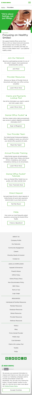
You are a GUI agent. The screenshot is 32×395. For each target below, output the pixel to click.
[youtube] (19, 358)
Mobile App (16, 337)
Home (3, 7)
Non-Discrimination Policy (16, 282)
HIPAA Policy (16, 275)
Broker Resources (16, 313)
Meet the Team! (16, 145)
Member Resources (16, 306)
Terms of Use (16, 290)
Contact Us (16, 259)
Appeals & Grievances (16, 267)
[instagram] (10, 358)
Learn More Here (16, 88)
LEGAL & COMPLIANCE (16, 264)
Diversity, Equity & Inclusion (16, 255)
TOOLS (16, 325)
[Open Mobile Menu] (29, 2)
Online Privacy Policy (11, 386)
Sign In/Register (16, 126)
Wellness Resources (16, 320)
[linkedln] (16, 358)
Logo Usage (16, 293)
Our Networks (16, 244)
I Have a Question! (16, 223)
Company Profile (16, 240)
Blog (16, 329)
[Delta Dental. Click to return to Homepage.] (12, 2)
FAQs (16, 351)
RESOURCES (16, 298)
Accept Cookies (16, 390)
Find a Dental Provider (16, 333)
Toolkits (16, 348)
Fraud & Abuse (16, 271)
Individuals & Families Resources (16, 302)
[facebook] (6, 358)
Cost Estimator (16, 340)
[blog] (22, 358)
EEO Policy (16, 286)
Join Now (16, 69)
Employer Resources (16, 309)
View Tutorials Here (16, 185)
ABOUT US (16, 236)
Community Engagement (16, 248)
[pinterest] (25, 358)
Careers (16, 251)
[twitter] (13, 358)
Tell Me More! (16, 204)
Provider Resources (16, 317)
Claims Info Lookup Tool (16, 344)
